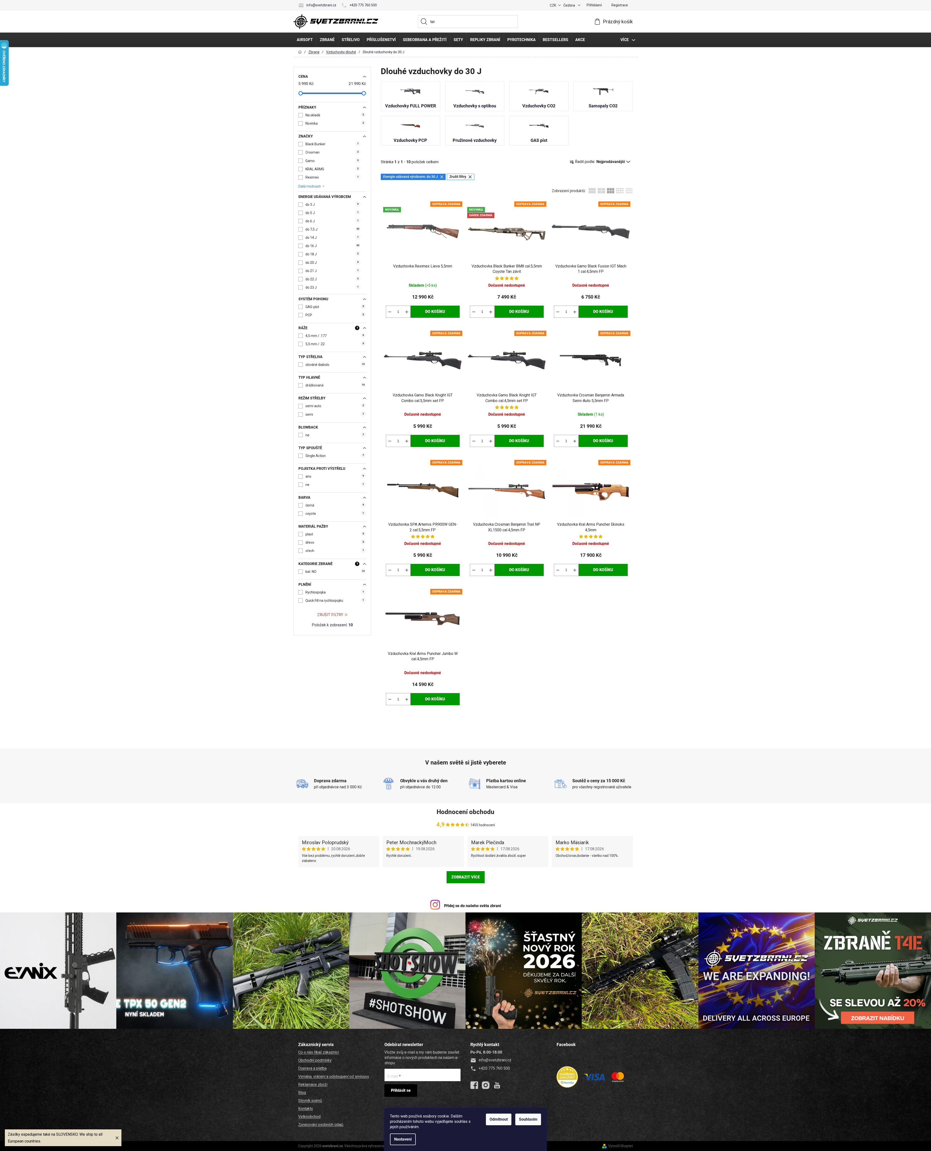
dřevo (334, 542)
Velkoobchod (309, 1116)
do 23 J (332, 287)
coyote (334, 513)
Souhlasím (528, 1119)
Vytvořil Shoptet (620, 1146)
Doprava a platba (312, 1068)
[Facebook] (474, 1085)
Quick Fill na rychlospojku (334, 600)
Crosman (332, 152)
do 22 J (332, 279)
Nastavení (403, 1139)
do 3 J (332, 204)
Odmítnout (499, 1119)
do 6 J (332, 221)
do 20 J (332, 263)
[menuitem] (304, 40)
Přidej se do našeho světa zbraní (472, 905)
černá (334, 505)
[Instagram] (486, 1085)
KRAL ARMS (332, 169)
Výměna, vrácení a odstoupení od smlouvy (333, 1076)
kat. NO (335, 572)
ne (334, 435)
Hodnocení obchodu (465, 812)
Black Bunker (332, 144)
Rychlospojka (334, 592)
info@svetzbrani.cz (321, 5)
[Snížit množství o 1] (389, 312)
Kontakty (305, 1108)
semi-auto (334, 406)
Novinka (334, 123)
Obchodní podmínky (315, 1060)
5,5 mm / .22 (334, 344)
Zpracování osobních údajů (320, 1124)
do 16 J (332, 246)
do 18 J (332, 254)
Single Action (334, 456)
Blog (302, 1092)
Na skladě (334, 115)
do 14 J (332, 238)
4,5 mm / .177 (334, 336)
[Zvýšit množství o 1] (406, 312)
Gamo (332, 161)
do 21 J (332, 271)
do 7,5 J (332, 229)
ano (334, 476)
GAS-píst (334, 307)
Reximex (332, 177)
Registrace (619, 5)
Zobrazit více (465, 877)
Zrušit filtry (330, 614)
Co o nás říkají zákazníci (318, 1052)
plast (334, 534)
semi (334, 414)
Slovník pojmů (310, 1100)
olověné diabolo (335, 365)
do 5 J (332, 213)
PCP (334, 315)
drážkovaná (335, 385)
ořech (334, 551)
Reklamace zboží (312, 1084)
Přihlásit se (401, 1090)
